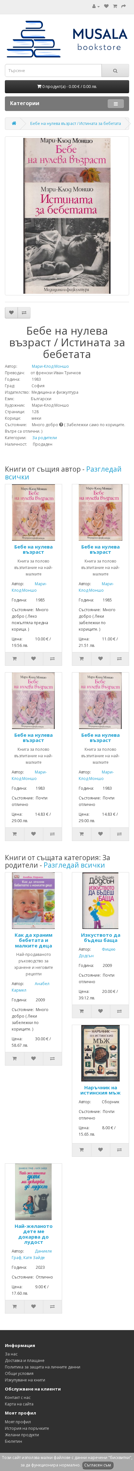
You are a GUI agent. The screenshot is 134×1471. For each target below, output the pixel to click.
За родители (44, 437)
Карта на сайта (19, 1404)
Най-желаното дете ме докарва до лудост (34, 1234)
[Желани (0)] (106, 6)
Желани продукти (22, 1435)
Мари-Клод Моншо (43, 366)
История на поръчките (27, 1428)
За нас (11, 1354)
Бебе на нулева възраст (33, 549)
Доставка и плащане (25, 1360)
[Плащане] (123, 6)
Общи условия (19, 1373)
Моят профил (18, 1422)
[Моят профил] (96, 6)
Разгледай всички (74, 865)
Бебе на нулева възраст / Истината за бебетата (75, 123)
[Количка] (115, 6)
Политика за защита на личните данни (42, 1367)
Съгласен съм (97, 1465)
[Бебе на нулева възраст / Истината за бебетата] (67, 215)
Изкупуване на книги (25, 1380)
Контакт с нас (18, 1397)
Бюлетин (13, 1441)
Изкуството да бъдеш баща (100, 938)
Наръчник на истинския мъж (100, 1090)
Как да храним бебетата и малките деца (33, 940)
